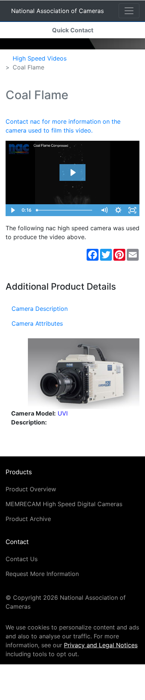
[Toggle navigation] (129, 10)
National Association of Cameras (57, 12)
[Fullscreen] (132, 210)
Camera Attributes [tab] (37, 323)
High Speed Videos (40, 58)
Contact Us (22, 559)
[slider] (65, 210)
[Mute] (104, 210)
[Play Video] (13, 210)
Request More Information (42, 573)
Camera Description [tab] (40, 308)
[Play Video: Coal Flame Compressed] (72, 172)
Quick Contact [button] (72, 30)
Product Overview (31, 489)
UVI (63, 413)
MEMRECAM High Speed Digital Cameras (64, 504)
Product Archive (28, 518)
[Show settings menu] (118, 210)
